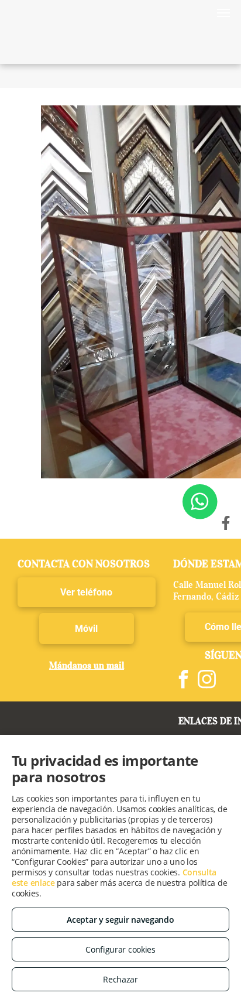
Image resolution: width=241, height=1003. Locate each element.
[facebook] (183, 681)
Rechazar (120, 979)
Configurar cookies (120, 949)
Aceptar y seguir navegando (120, 919)
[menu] (223, 13)
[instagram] (207, 681)
